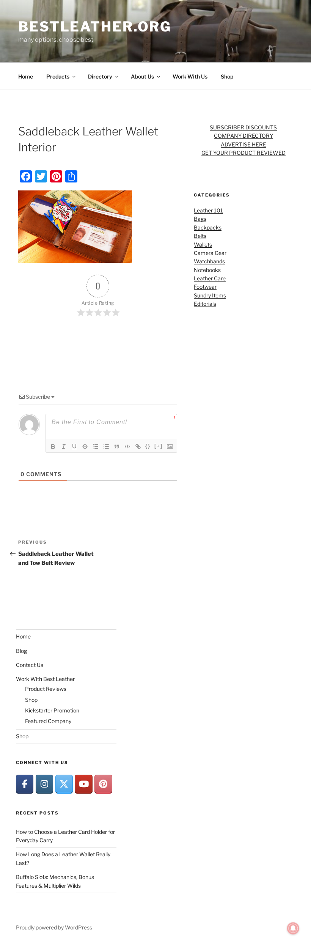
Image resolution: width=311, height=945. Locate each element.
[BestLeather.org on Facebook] (24, 784)
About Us (142, 76)
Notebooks (207, 270)
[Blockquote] (117, 446)
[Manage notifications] (293, 928)
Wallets (203, 244)
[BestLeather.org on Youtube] (83, 784)
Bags (200, 218)
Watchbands (209, 261)
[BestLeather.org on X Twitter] (64, 784)
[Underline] (74, 446)
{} (148, 446)
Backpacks (207, 227)
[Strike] (85, 446)
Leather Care (210, 278)
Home (25, 76)
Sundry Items (210, 295)
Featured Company (48, 721)
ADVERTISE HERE (243, 144)
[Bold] (53, 446)
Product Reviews (45, 689)
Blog (21, 651)
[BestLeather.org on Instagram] (44, 784)
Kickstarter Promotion (52, 710)
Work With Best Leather (45, 679)
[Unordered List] (106, 446)
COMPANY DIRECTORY (243, 135)
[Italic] (63, 446)
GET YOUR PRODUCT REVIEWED (243, 152)
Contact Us (29, 665)
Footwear (205, 286)
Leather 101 (208, 210)
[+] (158, 446)
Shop (227, 76)
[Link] (138, 446)
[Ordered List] (95, 446)
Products (57, 76)
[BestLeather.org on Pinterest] (103, 784)
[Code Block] (127, 446)
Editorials (205, 303)
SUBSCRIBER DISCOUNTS (243, 127)
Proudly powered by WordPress (54, 927)
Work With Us (190, 76)
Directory (100, 76)
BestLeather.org (94, 26)
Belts (200, 236)
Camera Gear (210, 253)
